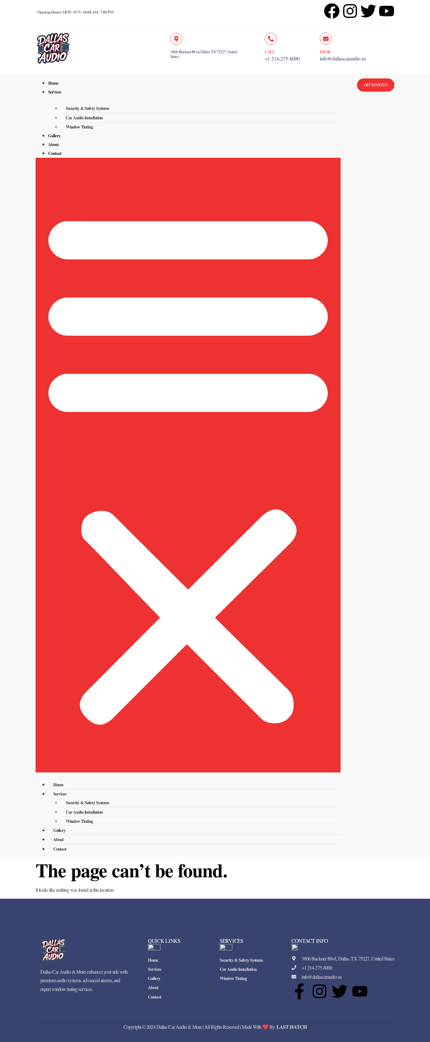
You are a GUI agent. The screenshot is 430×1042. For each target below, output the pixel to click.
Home (53, 83)
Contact (54, 153)
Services (54, 91)
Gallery (54, 135)
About (53, 144)
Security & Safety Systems (87, 108)
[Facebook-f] (299, 991)
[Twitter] (340, 991)
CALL (269, 51)
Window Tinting (79, 126)
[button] (188, 465)
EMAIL (325, 51)
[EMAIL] (326, 39)
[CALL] (271, 39)
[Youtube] (360, 991)
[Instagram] (350, 11)
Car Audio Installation (84, 117)
